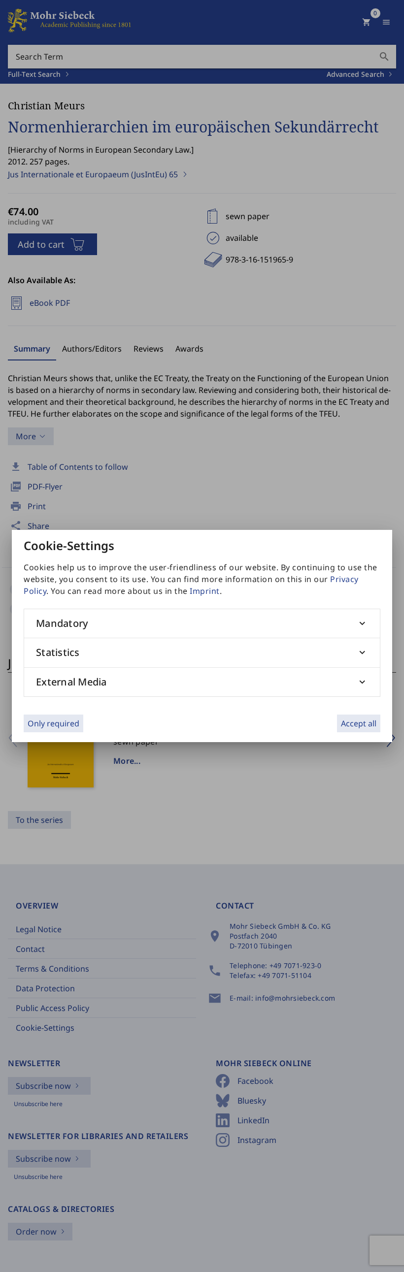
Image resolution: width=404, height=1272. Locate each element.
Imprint (205, 591)
